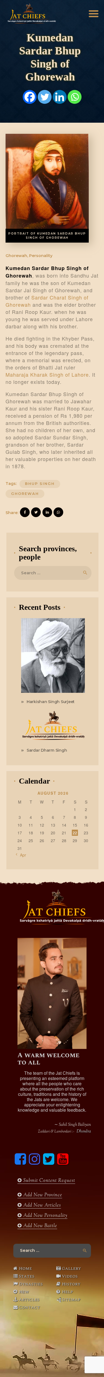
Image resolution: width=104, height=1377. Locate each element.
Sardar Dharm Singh (47, 750)
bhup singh (40, 483)
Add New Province (42, 1195)
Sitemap (71, 1299)
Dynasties (31, 1284)
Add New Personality (44, 1216)
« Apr (21, 855)
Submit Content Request (48, 1181)
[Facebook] (30, 97)
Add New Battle (39, 1226)
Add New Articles (41, 1205)
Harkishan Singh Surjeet (51, 701)
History (71, 1284)
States (26, 1276)
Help (67, 1291)
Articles (29, 1299)
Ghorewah (25, 493)
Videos (70, 1276)
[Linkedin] (60, 97)
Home (25, 1268)
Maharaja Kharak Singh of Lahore (47, 374)
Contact (29, 1307)
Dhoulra (84, 1131)
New (24, 1291)
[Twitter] (45, 97)
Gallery (71, 1268)
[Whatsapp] (75, 97)
